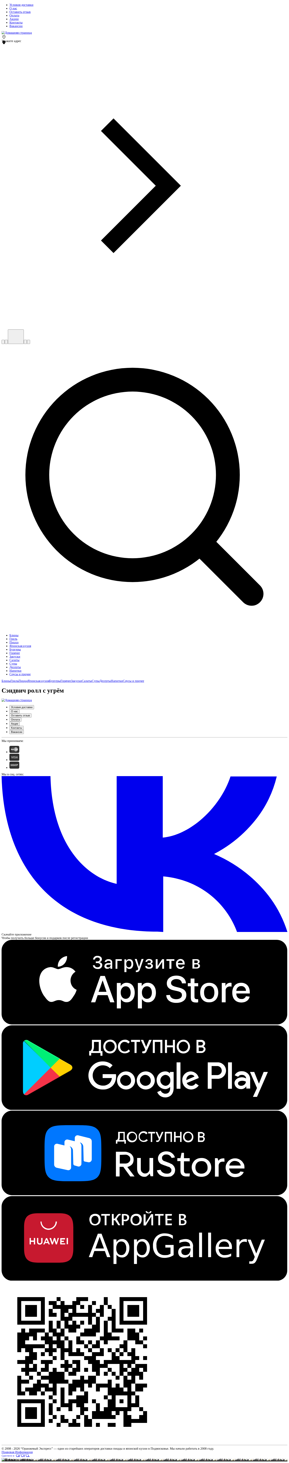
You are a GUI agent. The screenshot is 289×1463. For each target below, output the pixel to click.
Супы (95, 681)
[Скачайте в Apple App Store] (144, 1023)
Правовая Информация (17, 1452)
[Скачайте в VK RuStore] (144, 1194)
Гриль (14, 681)
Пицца (23, 681)
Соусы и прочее (133, 681)
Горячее (66, 681)
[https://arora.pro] (16, 1456)
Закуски (76, 681)
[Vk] (144, 931)
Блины (6, 681)
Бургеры (55, 681)
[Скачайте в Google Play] (144, 1108)
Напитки (117, 681)
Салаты (87, 681)
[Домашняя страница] (17, 32)
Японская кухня (38, 681)
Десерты (105, 681)
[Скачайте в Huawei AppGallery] (144, 1279)
